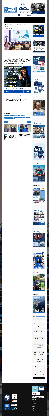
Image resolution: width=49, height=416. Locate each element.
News (11, 28)
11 (35, 371)
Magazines (9, 21)
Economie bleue (38, 333)
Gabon (32, 402)
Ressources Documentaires (17, 21)
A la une (5, 115)
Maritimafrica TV (12, 21)
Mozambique (19, 391)
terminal (42, 357)
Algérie (18, 407)
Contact (32, 21)
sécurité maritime (36, 354)
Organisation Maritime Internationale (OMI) (39, 345)
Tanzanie (33, 412)
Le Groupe (29, 21)
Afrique (9, 115)
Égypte (18, 408)
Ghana (18, 399)
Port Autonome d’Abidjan (36, 350)
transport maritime (39, 361)
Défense (34, 333)
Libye (18, 409)
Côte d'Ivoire (42, 329)
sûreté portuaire (36, 357)
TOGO (42, 359)
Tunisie (18, 412)
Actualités (35, 326)
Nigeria (18, 401)
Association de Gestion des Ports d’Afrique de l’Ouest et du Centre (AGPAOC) (18, 115)
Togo (18, 403)
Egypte (43, 333)
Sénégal (18, 402)
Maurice (18, 390)
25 (35, 374)
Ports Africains (35, 352)
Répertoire (26, 21)
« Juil (33, 380)
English (42, 21)
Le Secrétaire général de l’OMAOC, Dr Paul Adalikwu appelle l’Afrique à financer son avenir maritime (24, 135)
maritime (42, 340)
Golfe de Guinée (35, 336)
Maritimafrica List (5, 21)
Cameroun (35, 329)
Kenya (32, 409)
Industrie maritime (36, 338)
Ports (42, 350)
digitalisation (42, 331)
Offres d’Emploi (22, 21)
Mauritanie (19, 411)
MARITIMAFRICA (36, 340)
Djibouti (33, 408)
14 (40, 371)
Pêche (39, 352)
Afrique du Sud (42, 326)
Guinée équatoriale (34, 403)
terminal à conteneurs (37, 359)
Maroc (35, 343)
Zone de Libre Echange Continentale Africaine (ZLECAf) (9, 118)
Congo (38, 329)
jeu (42, 338)
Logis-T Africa (35, 21)
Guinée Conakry (41, 336)
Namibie (18, 392)
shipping (43, 352)
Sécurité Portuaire (41, 354)
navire (41, 343)
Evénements (10, 28)
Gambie (18, 398)
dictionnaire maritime (36, 331)
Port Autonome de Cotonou (38, 347)
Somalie (33, 410)
